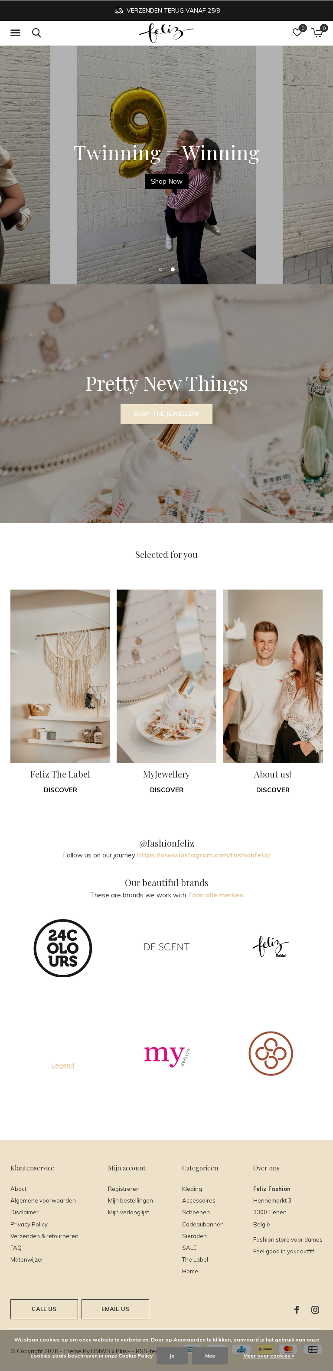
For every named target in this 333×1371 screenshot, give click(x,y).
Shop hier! (166, 181)
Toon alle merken (215, 895)
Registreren (124, 1188)
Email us (115, 1308)
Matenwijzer (26, 1259)
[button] (16, 33)
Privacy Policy (29, 1224)
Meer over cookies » (268, 1355)
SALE (189, 1247)
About (18, 1188)
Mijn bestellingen (130, 1200)
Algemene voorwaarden (43, 1200)
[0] (317, 32)
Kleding (192, 1188)
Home (190, 1271)
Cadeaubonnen (203, 1224)
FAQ (16, 1247)
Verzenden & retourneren (44, 1236)
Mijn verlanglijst (128, 1212)
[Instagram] (315, 1309)
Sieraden (194, 1236)
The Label (195, 1259)
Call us (44, 1308)
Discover (60, 790)
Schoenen (196, 1212)
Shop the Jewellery (166, 413)
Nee (210, 1355)
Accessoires (198, 1200)
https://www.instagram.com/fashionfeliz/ (204, 855)
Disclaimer (24, 1212)
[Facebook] (296, 1309)
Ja (172, 1355)
